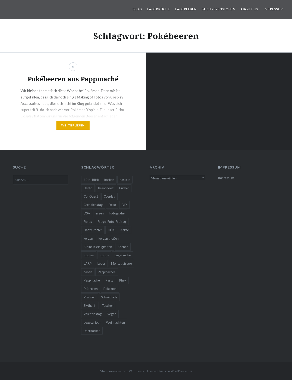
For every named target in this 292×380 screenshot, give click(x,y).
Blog (137, 9)
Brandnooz (106, 188)
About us (249, 9)
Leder (101, 263)
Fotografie (117, 213)
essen (100, 213)
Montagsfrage (121, 263)
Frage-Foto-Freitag (111, 221)
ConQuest (91, 196)
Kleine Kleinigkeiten (98, 247)
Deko (112, 205)
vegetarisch (92, 322)
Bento (88, 188)
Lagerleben (186, 9)
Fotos (88, 221)
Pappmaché (92, 280)
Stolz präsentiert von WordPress (122, 371)
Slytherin (90, 305)
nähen (88, 272)
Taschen (108, 305)
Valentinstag (93, 314)
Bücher (124, 188)
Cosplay (109, 196)
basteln (125, 180)
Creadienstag (93, 205)
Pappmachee (107, 272)
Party (109, 280)
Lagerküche (158, 9)
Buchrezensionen (218, 9)
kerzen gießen (109, 238)
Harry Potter (93, 230)
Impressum (273, 9)
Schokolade (109, 297)
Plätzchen (91, 289)
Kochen (123, 247)
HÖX (111, 230)
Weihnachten (115, 322)
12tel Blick (91, 180)
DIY (124, 205)
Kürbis (104, 255)
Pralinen (90, 297)
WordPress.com (181, 371)
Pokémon (110, 289)
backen (109, 180)
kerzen (88, 238)
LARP (88, 263)
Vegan (111, 314)
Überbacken (92, 331)
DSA (87, 213)
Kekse (124, 230)
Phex (122, 280)
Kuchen (89, 255)
